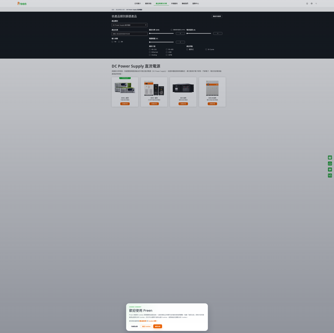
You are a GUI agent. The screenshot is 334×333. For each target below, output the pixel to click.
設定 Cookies (146, 326)
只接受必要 (134, 326)
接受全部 (157, 326)
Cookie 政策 (152, 321)
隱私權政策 (142, 321)
